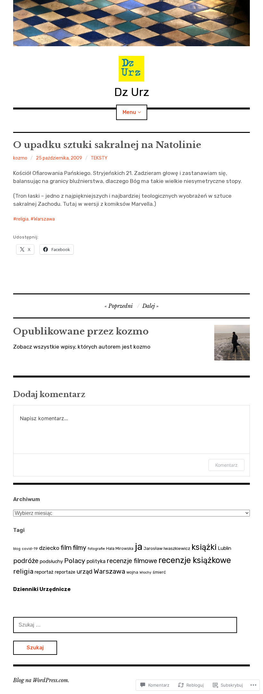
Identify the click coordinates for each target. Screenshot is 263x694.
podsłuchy (51, 561)
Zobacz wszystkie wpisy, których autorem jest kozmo (81, 346)
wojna (132, 572)
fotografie (96, 548)
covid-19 (30, 548)
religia (22, 219)
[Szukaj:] (125, 624)
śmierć (159, 572)
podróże (25, 561)
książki (203, 547)
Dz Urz (131, 92)
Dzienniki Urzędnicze (42, 589)
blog (17, 549)
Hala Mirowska (119, 548)
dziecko (49, 547)
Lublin (224, 548)
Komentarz (226, 465)
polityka (96, 561)
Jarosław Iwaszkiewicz (167, 548)
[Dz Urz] (131, 23)
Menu (129, 112)
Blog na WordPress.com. (41, 680)
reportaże (65, 572)
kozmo (20, 158)
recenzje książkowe (194, 560)
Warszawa (44, 219)
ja (138, 546)
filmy (79, 547)
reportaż (44, 572)
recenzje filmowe (132, 561)
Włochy (145, 572)
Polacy (74, 561)
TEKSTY (99, 158)
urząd (84, 571)
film (66, 547)
